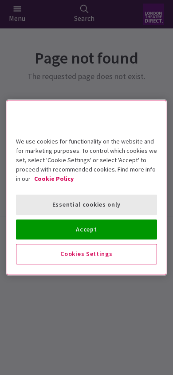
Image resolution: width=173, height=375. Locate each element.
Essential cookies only (86, 204)
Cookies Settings (86, 254)
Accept (86, 229)
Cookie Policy (54, 179)
